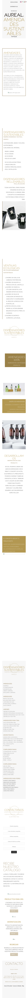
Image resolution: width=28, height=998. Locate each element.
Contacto (14, 964)
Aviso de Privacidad (8, 985)
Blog (23, 985)
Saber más (13, 910)
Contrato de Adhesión (17, 985)
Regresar (13, 954)
